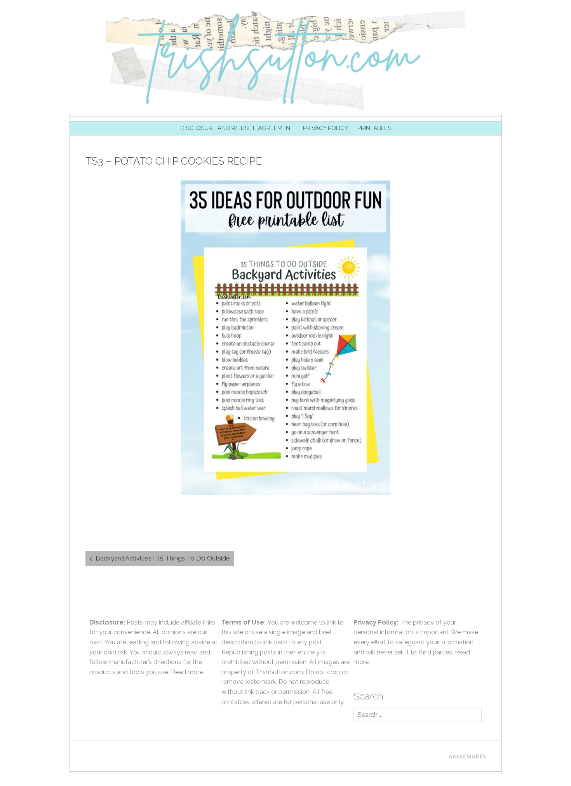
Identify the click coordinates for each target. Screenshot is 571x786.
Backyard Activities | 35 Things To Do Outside (163, 558)
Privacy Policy (325, 128)
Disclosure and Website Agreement (237, 128)
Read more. (187, 672)
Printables (374, 128)
